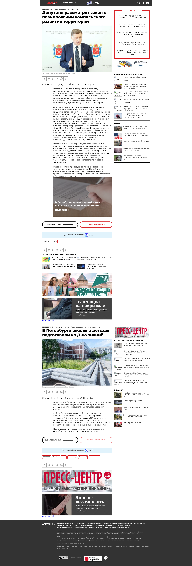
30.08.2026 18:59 (47, 327)
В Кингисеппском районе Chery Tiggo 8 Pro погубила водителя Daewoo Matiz (132, 52)
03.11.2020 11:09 (47, 9)
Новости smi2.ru (49, 320)
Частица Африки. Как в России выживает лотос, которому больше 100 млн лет (136, 352)
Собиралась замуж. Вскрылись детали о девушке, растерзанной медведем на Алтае (135, 382)
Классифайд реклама (64, 528)
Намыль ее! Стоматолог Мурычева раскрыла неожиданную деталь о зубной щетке (136, 108)
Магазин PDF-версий (94, 523)
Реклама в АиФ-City (124, 525)
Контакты (60, 525)
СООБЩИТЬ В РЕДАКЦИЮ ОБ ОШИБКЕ (116, 528)
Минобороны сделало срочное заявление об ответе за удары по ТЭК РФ (136, 394)
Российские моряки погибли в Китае (136, 141)
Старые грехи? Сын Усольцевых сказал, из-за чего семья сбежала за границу (136, 374)
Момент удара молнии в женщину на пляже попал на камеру (136, 149)
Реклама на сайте (87, 525)
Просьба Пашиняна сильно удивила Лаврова (136, 408)
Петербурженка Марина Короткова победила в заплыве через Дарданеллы (132, 34)
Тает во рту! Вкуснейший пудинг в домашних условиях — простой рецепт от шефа (135, 86)
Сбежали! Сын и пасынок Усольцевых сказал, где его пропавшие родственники (137, 360)
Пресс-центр (80, 523)
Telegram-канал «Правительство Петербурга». (58, 387)
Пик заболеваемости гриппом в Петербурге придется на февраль (63, 265)
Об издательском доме (65, 523)
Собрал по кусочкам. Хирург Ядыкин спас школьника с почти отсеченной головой (137, 101)
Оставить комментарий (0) (96, 224)
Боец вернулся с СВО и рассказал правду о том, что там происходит (135, 127)
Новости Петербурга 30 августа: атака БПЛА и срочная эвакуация (132, 17)
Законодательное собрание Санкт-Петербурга (58, 73)
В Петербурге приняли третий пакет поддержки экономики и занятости (77, 203)
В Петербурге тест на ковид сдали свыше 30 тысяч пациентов (64, 258)
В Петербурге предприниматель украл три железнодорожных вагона (94, 258)
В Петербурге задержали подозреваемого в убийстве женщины (96, 266)
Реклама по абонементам (105, 525)
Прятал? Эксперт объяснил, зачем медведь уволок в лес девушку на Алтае (135, 79)
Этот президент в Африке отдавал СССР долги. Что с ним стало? (135, 415)
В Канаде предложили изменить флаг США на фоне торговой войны (135, 134)
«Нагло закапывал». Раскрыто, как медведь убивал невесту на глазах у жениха (136, 367)
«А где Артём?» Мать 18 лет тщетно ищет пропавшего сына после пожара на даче (136, 93)
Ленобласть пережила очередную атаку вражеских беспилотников (132, 25)
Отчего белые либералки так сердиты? (133, 423)
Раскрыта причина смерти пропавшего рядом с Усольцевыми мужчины (135, 157)
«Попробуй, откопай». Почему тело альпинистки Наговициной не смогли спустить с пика (136, 115)
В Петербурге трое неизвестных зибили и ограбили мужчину (132, 43)
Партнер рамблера (76, 557)
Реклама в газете (72, 525)
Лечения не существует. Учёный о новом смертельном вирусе (135, 344)
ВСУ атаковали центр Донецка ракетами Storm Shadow (133, 401)
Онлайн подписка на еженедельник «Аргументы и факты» (124, 523)
